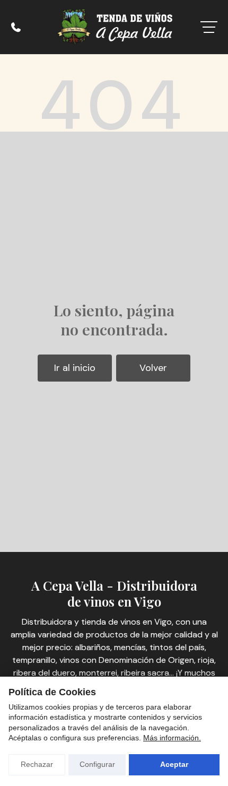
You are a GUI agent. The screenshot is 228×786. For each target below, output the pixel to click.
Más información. (172, 737)
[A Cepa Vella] (114, 27)
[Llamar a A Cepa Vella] (15, 27)
